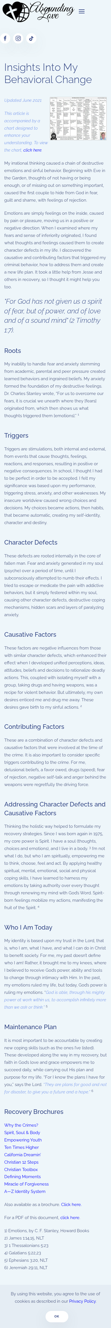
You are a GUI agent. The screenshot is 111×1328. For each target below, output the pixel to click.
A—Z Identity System (25, 1191)
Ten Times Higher (21, 1147)
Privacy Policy (82, 1301)
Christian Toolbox (21, 1169)
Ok (57, 1316)
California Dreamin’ (22, 1154)
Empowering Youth (23, 1140)
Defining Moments (22, 1176)
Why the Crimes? (21, 1125)
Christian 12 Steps (21, 1162)
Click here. (71, 1204)
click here (32, 150)
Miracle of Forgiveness (26, 1184)
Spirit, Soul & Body (22, 1132)
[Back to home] (37, 11)
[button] (82, 11)
